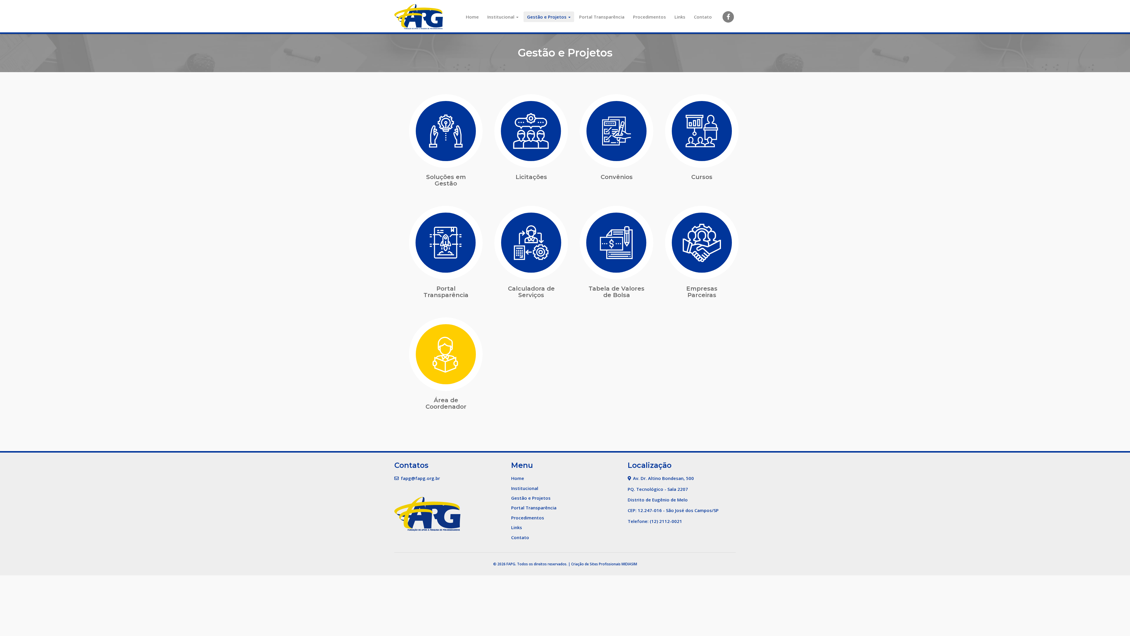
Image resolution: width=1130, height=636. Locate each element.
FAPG (510, 564)
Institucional (501, 17)
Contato (703, 17)
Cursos (701, 176)
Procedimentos (649, 17)
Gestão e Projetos (547, 17)
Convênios (617, 176)
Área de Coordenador (446, 403)
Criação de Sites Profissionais (596, 564)
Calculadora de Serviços (531, 292)
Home (472, 17)
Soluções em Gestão (446, 180)
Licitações (531, 176)
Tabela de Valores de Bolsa (616, 292)
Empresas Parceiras (701, 292)
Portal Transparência (601, 17)
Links (679, 17)
